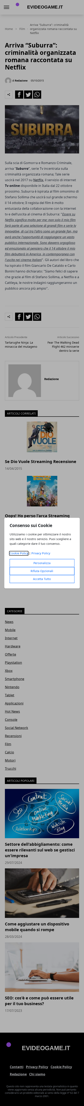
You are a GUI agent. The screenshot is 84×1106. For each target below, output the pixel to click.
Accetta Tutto (42, 579)
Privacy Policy (40, 553)
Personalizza (42, 563)
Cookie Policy (19, 553)
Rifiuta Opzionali (42, 571)
